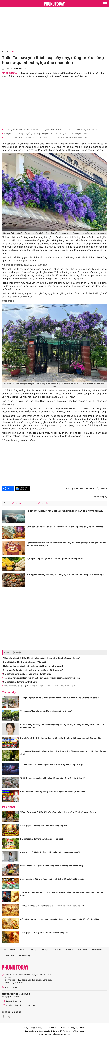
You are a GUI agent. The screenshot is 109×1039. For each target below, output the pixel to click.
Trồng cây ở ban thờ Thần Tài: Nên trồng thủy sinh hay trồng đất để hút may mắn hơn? (42, 658)
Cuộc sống (97, 950)
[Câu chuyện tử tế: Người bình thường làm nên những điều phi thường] (10, 870)
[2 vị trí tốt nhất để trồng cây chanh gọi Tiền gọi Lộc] (10, 843)
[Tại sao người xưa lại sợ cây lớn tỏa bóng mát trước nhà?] (10, 715)
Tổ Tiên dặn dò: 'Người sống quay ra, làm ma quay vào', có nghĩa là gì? (51, 765)
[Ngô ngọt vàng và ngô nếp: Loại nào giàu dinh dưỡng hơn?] (13, 564)
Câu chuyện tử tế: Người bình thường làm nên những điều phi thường (51, 866)
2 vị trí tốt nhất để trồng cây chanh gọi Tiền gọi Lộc (26, 662)
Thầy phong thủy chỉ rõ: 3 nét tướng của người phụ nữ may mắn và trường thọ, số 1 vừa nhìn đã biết (45, 137)
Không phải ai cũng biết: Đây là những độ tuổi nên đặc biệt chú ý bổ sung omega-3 (66, 574)
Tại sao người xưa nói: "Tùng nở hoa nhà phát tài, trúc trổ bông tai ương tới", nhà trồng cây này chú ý (63, 752)
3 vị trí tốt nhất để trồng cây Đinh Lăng (20, 682)
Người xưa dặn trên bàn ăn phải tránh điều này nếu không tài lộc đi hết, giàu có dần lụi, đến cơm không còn (66, 544)
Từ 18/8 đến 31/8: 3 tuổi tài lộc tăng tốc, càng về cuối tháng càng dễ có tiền (53, 906)
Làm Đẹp (44, 950)
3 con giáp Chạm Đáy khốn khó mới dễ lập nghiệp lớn (44, 933)
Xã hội (12, 950)
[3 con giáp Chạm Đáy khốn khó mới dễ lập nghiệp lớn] (10, 937)
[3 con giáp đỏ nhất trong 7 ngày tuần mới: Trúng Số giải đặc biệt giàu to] (10, 883)
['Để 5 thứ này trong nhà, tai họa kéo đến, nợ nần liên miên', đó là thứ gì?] (10, 782)
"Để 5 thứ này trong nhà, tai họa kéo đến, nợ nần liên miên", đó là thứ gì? (52, 778)
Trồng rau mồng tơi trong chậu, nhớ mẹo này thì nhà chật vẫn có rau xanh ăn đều (39, 686)
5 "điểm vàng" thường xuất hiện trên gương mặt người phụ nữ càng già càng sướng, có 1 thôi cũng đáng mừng (62, 725)
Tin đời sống (24, 956)
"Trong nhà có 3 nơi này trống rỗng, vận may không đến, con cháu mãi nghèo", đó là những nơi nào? (45, 133)
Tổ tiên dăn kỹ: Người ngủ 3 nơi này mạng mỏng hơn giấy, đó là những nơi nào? (65, 511)
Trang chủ (5, 52)
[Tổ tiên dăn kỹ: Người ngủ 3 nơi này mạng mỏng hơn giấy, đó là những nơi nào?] (13, 516)
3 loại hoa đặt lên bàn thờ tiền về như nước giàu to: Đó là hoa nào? (33, 670)
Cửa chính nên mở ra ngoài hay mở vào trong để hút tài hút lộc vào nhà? (52, 791)
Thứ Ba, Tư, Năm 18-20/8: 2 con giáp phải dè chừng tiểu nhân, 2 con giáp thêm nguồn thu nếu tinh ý (61, 893)
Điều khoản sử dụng (46, 1034)
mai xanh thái (28, 503)
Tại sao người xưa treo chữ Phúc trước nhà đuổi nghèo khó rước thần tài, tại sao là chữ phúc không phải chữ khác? (51, 129)
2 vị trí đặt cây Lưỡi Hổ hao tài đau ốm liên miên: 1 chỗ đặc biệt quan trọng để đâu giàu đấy (60, 738)
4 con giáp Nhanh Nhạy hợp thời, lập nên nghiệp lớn (43, 825)
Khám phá (10, 956)
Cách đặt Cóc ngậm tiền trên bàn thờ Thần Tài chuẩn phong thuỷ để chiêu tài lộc (65, 527)
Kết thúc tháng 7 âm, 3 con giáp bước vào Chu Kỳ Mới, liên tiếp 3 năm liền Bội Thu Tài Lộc (60, 919)
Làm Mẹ (33, 950)
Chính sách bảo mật (62, 1034)
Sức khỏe (57, 950)
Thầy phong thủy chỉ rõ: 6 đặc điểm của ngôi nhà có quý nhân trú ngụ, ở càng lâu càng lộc (60, 698)
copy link (103, 488)
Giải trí (69, 950)
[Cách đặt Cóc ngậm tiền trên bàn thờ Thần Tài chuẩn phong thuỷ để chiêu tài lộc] (13, 532)
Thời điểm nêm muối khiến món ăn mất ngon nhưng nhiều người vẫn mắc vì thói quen (41, 678)
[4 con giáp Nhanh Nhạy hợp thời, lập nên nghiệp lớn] (10, 830)
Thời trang (82, 950)
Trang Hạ (103, 497)
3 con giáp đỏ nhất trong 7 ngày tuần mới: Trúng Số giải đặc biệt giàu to (52, 879)
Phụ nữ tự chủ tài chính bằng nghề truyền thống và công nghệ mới (50, 852)
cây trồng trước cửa (43, 503)
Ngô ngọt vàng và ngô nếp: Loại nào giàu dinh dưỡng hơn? (55, 559)
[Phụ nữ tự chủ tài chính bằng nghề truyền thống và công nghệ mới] (10, 856)
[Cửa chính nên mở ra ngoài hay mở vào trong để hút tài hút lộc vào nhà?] (10, 796)
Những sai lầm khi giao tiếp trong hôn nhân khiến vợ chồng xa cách (33, 666)
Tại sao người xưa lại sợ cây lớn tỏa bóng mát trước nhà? (46, 711)
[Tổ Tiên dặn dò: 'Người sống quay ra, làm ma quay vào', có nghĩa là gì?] (10, 769)
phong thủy (16, 503)
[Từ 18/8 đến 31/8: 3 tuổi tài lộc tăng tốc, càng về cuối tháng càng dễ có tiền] (10, 910)
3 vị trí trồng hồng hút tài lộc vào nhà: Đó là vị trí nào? (27, 674)
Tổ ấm (14, 52)
